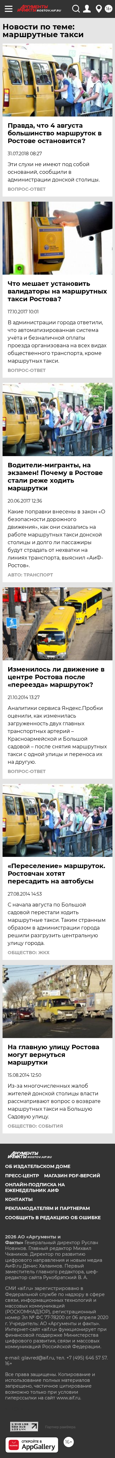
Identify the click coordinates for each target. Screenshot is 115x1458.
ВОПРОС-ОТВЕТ (27, 189)
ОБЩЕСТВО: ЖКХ (29, 952)
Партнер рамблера (60, 1427)
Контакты (19, 1199)
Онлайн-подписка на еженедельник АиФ (35, 1187)
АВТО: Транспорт (30, 575)
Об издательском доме (37, 1166)
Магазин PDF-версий (72, 1176)
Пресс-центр (22, 1176)
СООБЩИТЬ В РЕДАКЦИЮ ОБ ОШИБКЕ (53, 1217)
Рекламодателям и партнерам (47, 1208)
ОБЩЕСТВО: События (35, 1126)
